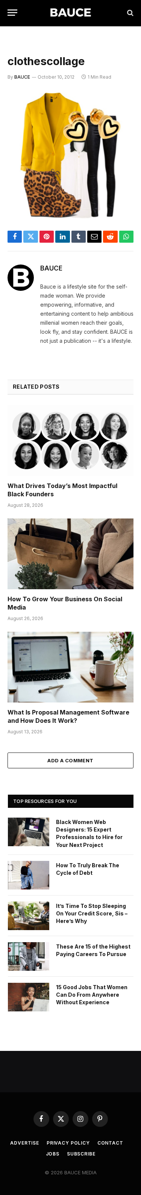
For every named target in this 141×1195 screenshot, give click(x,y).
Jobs (52, 1154)
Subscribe (81, 1154)
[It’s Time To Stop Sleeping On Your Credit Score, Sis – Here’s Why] (28, 916)
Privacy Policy (68, 1143)
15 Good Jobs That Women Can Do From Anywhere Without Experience (91, 994)
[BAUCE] (70, 12)
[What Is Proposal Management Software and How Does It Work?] (70, 667)
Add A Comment (70, 760)
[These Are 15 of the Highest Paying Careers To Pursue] (28, 956)
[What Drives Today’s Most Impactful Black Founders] (70, 440)
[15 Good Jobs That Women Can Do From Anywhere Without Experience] (28, 997)
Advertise (24, 1143)
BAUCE (22, 77)
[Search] (129, 12)
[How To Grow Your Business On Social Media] (70, 553)
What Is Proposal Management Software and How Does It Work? (68, 716)
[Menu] (12, 12)
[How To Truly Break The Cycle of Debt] (28, 875)
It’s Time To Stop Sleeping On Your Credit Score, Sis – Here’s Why (91, 913)
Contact (110, 1143)
